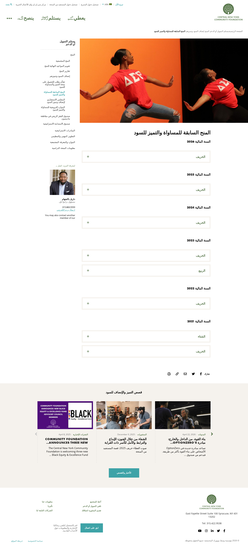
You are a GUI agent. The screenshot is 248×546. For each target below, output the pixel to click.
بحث (7, 4)
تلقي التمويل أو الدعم (92, 506)
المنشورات (142, 434)
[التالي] (213, 434)
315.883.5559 (68, 207)
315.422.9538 (214, 523)
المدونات (201, 434)
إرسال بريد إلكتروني (66, 209)
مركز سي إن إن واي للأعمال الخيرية (31, 4)
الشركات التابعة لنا (44, 510)
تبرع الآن (119, 4)
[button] (107, 4)
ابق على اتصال (92, 527)
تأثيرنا (50, 506)
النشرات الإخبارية (80, 434)
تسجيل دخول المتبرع (90, 4)
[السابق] (35, 434)
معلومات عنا (47, 501)
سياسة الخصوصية (35, 540)
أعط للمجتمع (95, 501)
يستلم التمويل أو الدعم (219, 31)
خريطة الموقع (17, 540)
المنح (207, 31)
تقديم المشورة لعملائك (91, 510)
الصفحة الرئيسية (236, 31)
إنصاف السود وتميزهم (195, 31)
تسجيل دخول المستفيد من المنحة (63, 4)
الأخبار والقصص (124, 472)
